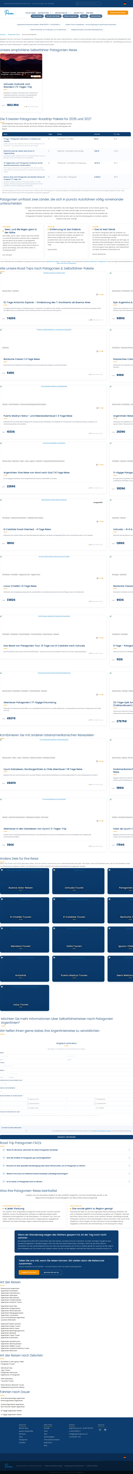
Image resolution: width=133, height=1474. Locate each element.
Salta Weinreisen (7, 1379)
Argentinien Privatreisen (9, 1291)
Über (45, 1434)
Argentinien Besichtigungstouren (13, 1331)
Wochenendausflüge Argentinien (13, 1398)
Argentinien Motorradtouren (11, 1311)
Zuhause (3, 34)
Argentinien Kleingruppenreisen (12, 1313)
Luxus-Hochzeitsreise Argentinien (13, 1318)
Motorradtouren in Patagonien (96, 261)
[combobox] (91, 3)
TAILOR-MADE (30, 13)
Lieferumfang (95, 16)
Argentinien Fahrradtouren (10, 1293)
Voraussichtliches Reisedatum (11, 1080)
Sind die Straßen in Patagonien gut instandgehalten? (29, 1158)
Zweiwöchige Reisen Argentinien (12, 1404)
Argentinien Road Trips (9, 1306)
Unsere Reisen (37, 16)
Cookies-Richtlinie (92, 1466)
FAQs (46, 1431)
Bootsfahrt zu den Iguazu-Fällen (12, 1362)
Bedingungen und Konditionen (74, 1466)
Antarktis (22, 1443)
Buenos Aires (23, 1428)
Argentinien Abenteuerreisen (11, 1344)
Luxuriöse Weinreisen (8, 1320)
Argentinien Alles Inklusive (10, 1298)
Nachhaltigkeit (49, 1437)
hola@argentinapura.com (78, 1434)
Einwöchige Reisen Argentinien (12, 1401)
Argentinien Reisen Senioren (11, 1324)
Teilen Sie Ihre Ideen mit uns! (10, 1112)
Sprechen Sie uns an (51, 1272)
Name (2, 1053)
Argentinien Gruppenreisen (10, 1308)
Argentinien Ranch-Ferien (10, 1328)
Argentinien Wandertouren (10, 1341)
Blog (45, 1445)
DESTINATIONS (43, 13)
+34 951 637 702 (75, 1437)
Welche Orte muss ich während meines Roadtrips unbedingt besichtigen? (37, 1174)
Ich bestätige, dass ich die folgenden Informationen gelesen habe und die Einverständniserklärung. (91, 1131)
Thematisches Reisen (52, 1440)
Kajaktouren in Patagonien (10, 1375)
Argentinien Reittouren (9, 1351)
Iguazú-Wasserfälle (26, 1431)
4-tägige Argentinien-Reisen (11, 1415)
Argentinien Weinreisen (9, 1295)
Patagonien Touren (14, 34)
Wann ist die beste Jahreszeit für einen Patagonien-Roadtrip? (32, 1150)
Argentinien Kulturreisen (9, 1338)
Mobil (2, 1070)
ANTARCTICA (79, 13)
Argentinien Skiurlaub (8, 1333)
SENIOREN (89, 13)
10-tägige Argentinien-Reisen (11, 1411)
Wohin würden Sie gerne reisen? (12, 1096)
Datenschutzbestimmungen (12, 1127)
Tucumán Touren (7, 1381)
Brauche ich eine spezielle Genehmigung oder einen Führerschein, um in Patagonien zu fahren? (46, 1166)
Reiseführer (48, 1443)
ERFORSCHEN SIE (61, 13)
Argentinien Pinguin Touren (10, 1326)
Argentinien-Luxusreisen (9, 1315)
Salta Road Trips (6, 1368)
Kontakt (47, 1428)
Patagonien (23, 1440)
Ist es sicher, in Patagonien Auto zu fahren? (24, 1182)
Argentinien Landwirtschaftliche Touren (15, 1348)
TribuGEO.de (79, 1472)
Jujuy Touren (5, 1370)
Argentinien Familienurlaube (11, 1300)
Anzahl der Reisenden (8, 1088)
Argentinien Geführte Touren (11, 1302)
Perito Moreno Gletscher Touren (12, 1385)
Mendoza (22, 1434)
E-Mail (3, 1062)
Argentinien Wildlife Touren (10, 1346)
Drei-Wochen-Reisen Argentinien (13, 1407)
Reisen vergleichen (71, 16)
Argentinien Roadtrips (52, 261)
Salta (21, 1437)
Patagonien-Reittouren (9, 1372)
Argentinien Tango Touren (10, 1335)
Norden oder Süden (53, 16)
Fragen (84, 16)
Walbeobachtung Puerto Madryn (13, 1387)
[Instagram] (100, 1430)
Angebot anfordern (29, 1272)
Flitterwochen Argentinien (10, 1288)
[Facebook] (105, 1430)
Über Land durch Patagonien (66, 263)
